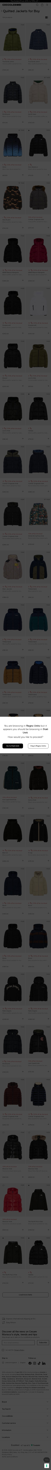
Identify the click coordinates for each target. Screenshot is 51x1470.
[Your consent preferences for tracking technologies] (46, 1465)
